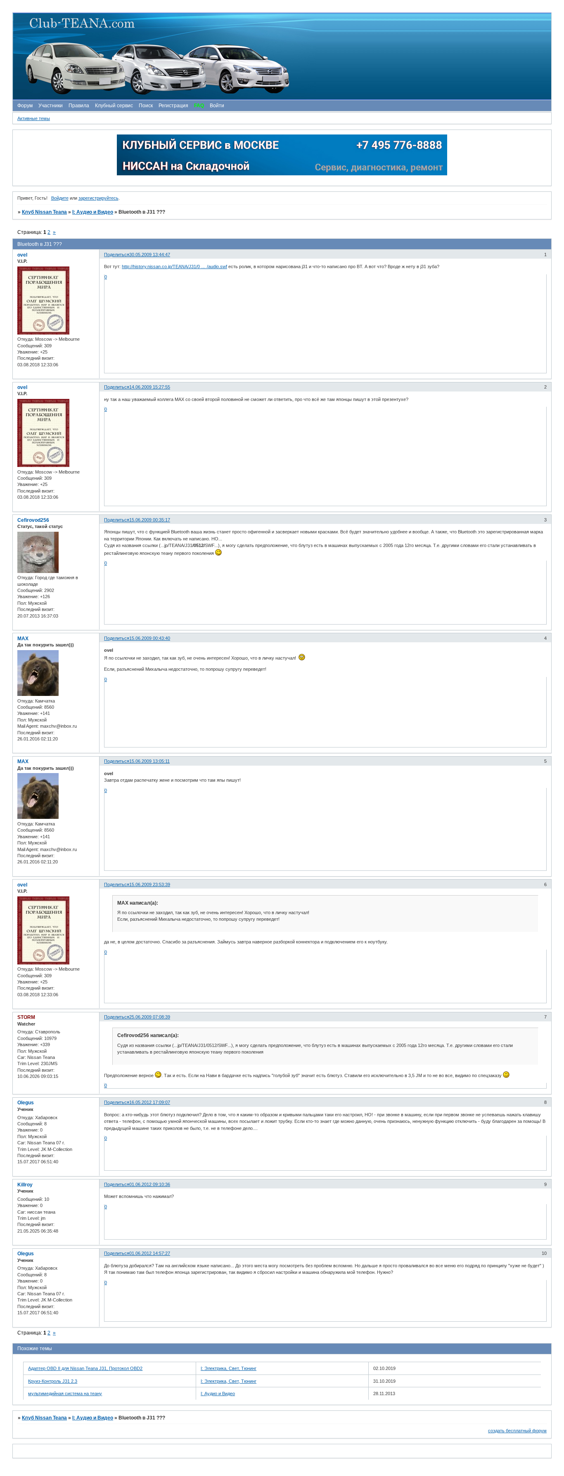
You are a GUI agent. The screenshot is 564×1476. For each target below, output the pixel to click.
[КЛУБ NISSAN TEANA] (281, 56)
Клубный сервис (114, 105)
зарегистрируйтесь (98, 198)
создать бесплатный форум (517, 1430)
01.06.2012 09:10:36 (149, 1184)
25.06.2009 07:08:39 (149, 1016)
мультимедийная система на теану (65, 1393)
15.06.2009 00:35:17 (149, 519)
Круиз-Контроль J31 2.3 (52, 1381)
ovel (22, 255)
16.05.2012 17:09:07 (149, 1102)
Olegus (25, 1103)
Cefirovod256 (33, 520)
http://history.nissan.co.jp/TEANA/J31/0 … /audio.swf (174, 266)
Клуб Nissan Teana (44, 212)
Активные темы (33, 118)
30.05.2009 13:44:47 (149, 254)
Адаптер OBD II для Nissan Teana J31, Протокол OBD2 (85, 1368)
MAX (22, 638)
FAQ (199, 105)
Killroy (25, 1185)
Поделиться (116, 254)
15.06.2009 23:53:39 (149, 884)
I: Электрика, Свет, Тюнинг (228, 1368)
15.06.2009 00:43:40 (149, 638)
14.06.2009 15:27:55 (149, 386)
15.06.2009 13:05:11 (149, 761)
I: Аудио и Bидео (92, 212)
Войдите (60, 198)
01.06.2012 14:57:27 (149, 1253)
